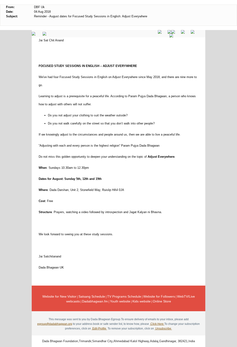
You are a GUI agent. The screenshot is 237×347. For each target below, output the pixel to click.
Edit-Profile (99, 328)
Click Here (157, 324)
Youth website (120, 301)
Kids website (141, 301)
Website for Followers (159, 296)
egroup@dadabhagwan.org (54, 324)
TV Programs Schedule (124, 296)
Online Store (162, 301)
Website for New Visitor (59, 296)
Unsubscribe (163, 328)
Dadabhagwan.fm (95, 301)
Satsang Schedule (91, 296)
